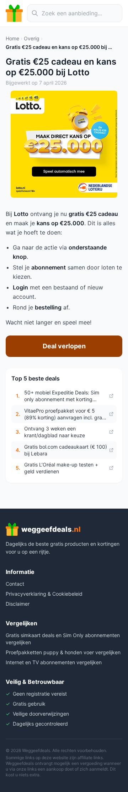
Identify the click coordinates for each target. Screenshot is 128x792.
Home (12, 38)
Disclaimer (18, 604)
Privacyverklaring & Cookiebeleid (44, 594)
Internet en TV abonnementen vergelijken (54, 662)
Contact (15, 584)
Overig (31, 38)
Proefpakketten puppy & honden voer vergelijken (63, 652)
